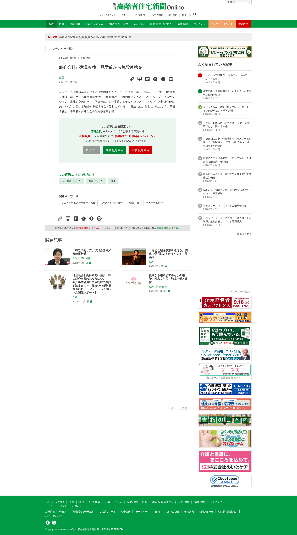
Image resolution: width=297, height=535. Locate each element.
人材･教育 (184, 501)
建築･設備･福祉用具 (163, 501)
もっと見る (246, 233)
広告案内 (140, 15)
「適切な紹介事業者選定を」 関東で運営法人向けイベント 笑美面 (168, 253)
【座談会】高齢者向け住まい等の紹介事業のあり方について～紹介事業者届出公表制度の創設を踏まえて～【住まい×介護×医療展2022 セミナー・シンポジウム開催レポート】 (92, 283)
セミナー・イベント (56, 506)
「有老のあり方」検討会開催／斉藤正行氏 (92, 251)
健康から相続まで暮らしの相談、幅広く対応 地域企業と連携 (168, 278)
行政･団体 (85, 258)
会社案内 (173, 15)
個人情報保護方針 (228, 511)
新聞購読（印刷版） (56, 511)
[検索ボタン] (195, 14)
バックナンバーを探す (60, 48)
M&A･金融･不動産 (137, 501)
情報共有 (134, 202)
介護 (61, 77)
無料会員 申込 (114, 150)
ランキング (216, 501)
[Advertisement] (117, 358)
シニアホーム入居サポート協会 (78, 202)
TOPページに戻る (55, 501)
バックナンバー (108, 15)
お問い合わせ (206, 511)
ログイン (186, 15)
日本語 (231, 2)
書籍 (157, 511)
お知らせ (126, 15)
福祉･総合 (161, 286)
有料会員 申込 (140, 150)
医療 (81, 501)
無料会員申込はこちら (168, 228)
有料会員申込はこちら (88, 228)
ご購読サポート (107, 511)
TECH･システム (113, 501)
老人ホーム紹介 (154, 202)
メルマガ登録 (156, 15)
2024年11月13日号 (112, 202)
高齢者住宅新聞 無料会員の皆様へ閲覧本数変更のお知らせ (95, 37)
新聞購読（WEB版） (83, 511)
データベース (143, 511)
